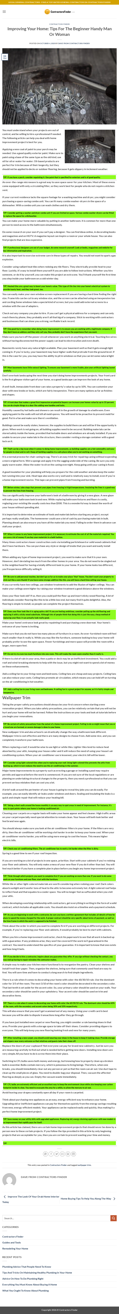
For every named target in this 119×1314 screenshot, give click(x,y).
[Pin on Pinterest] (68, 1154)
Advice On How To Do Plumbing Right (22, 1278)
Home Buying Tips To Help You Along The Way (86, 1198)
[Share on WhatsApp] (45, 1154)
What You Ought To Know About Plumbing (25, 1290)
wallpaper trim (84, 1165)
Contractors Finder (59, 24)
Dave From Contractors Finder (74, 43)
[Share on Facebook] (51, 1154)
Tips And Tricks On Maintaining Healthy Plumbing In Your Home (37, 1272)
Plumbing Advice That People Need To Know (26, 1266)
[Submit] (113, 1218)
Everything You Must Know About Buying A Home (29, 1284)
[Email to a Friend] (62, 1154)
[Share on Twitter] (56, 1154)
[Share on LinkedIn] (73, 1154)
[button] (4, 11)
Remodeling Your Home (15, 1248)
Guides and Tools (11, 1242)
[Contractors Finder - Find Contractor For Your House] (59, 12)
